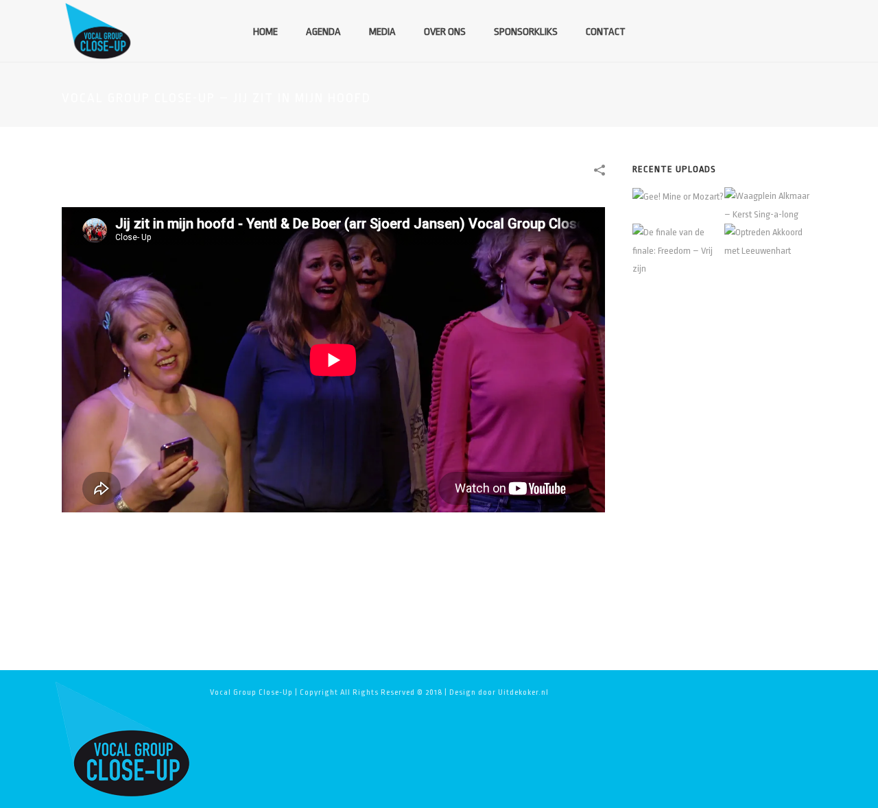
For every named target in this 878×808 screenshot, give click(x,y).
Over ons (445, 32)
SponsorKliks (526, 32)
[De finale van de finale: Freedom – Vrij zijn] (695, 247)
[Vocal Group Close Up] (122, 739)
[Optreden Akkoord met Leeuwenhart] (786, 240)
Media (382, 32)
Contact (606, 32)
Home (265, 32)
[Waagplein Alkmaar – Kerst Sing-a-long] (786, 203)
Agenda (323, 32)
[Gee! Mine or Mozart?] (695, 197)
